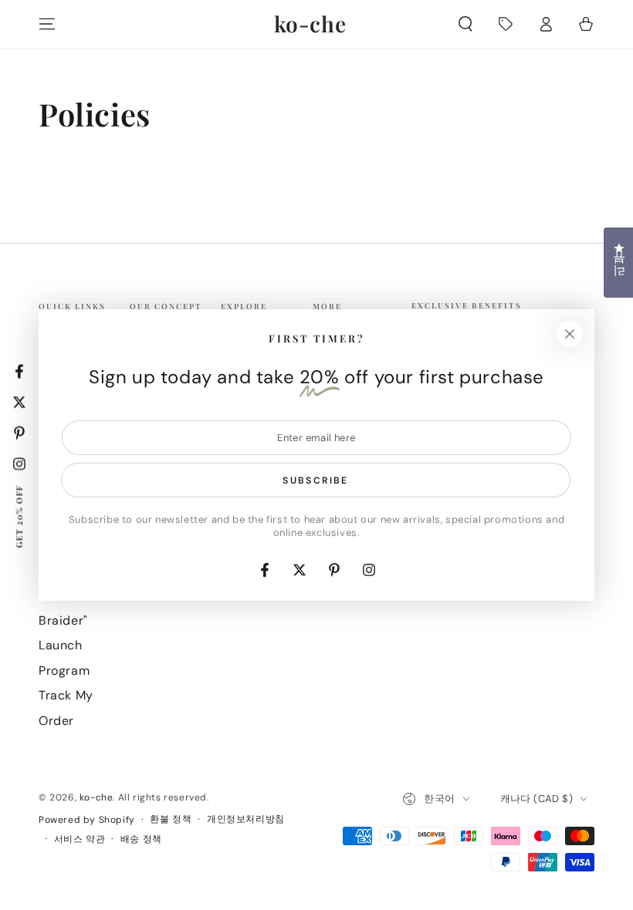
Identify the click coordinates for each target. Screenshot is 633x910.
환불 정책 (170, 819)
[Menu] (47, 24)
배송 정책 (141, 839)
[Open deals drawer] (506, 24)
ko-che (96, 797)
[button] (465, 24)
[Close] (570, 334)
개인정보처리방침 (246, 819)
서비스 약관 (80, 839)
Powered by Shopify (87, 820)
